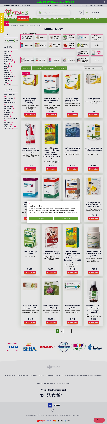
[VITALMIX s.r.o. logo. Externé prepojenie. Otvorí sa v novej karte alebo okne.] (30, 204)
